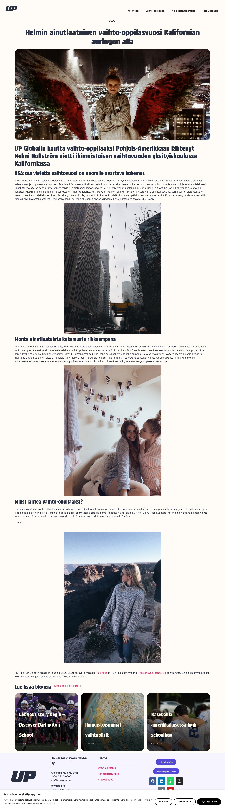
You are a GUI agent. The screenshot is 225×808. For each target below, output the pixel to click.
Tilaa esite (101, 672)
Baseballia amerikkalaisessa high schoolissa (174, 725)
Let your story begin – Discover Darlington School (42, 725)
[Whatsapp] (170, 781)
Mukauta (163, 801)
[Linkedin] (161, 781)
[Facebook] (152, 781)
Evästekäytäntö (107, 767)
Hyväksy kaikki (209, 801)
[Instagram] (179, 781)
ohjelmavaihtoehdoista (153, 672)
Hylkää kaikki (184, 801)
